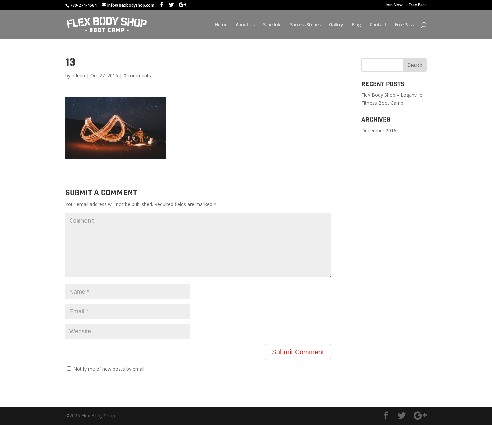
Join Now (394, 5)
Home (221, 25)
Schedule (272, 25)
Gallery (336, 25)
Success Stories (305, 25)
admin (78, 75)
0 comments (137, 75)
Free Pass (418, 5)
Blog (356, 25)
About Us (245, 25)
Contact (378, 25)
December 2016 (378, 130)
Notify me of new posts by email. (109, 369)
